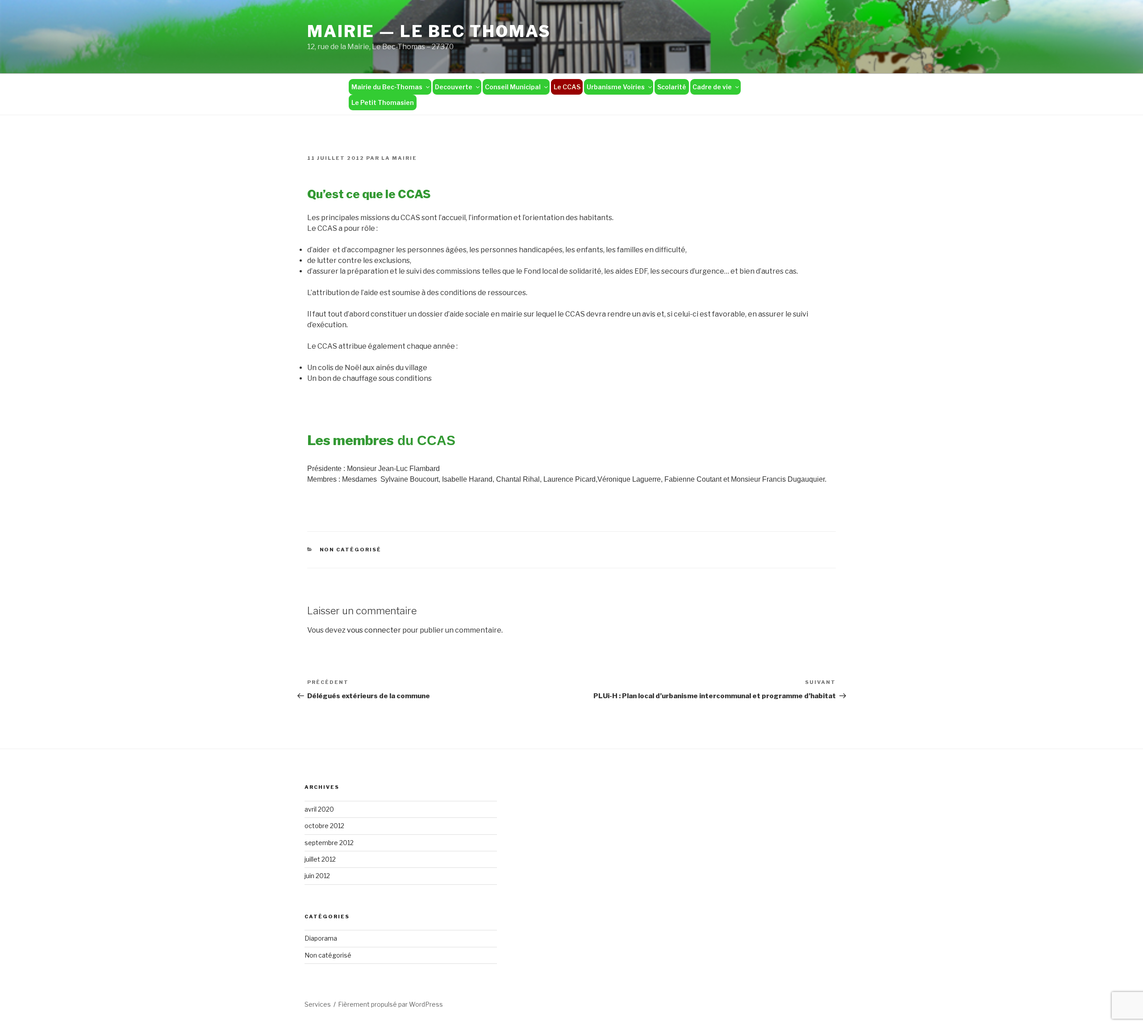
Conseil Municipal (513, 87)
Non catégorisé (351, 549)
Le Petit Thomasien (382, 102)
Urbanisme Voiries (616, 87)
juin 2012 (317, 875)
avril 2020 (319, 809)
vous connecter (374, 630)
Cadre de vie (712, 87)
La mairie (399, 158)
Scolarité (671, 87)
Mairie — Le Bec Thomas (429, 31)
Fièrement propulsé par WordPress (390, 1004)
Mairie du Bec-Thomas (386, 87)
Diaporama (321, 938)
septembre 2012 (329, 842)
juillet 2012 (320, 859)
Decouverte (453, 87)
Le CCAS (567, 87)
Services (318, 1004)
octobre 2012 (324, 825)
